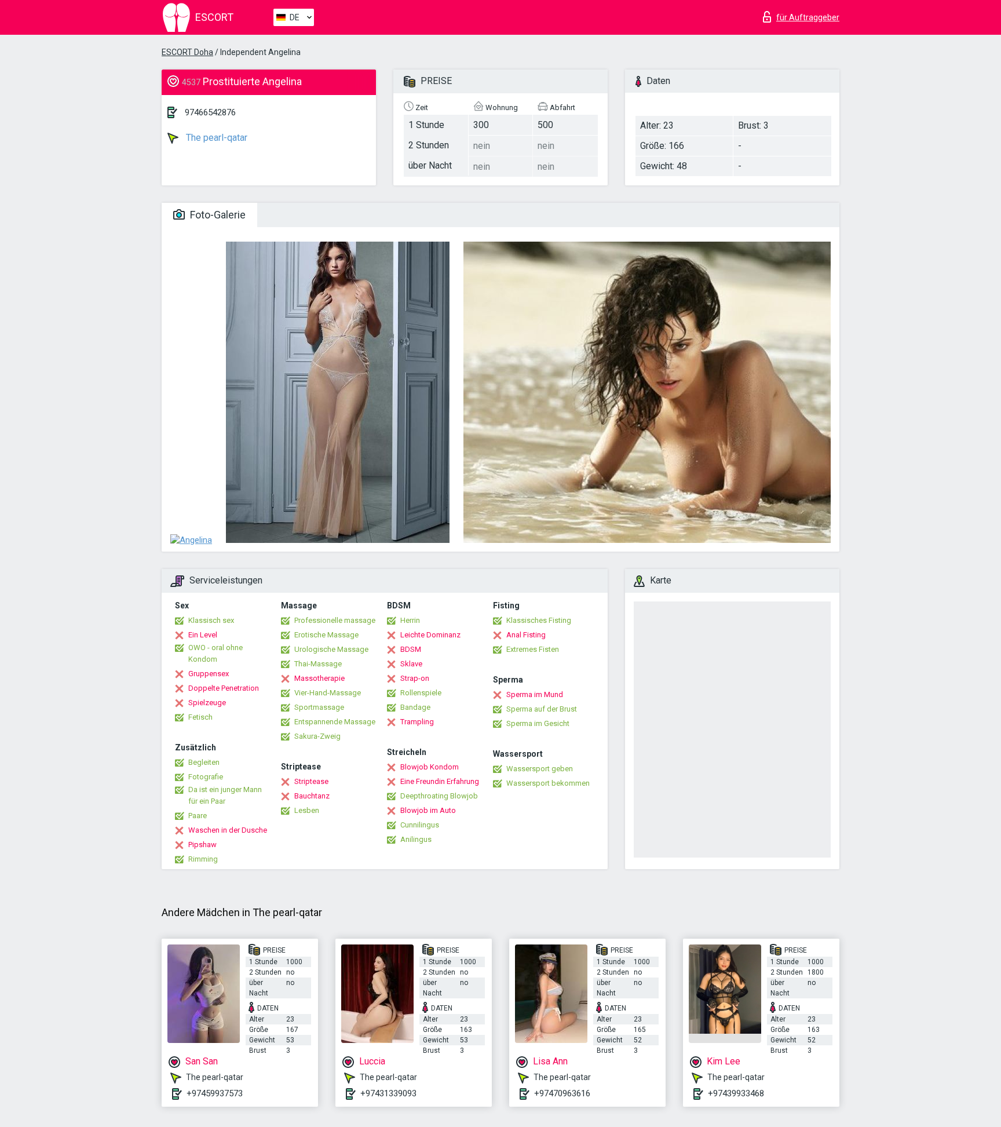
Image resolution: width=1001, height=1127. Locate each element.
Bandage (415, 707)
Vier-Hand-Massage (327, 692)
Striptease (311, 781)
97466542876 (210, 112)
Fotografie (205, 776)
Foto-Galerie (217, 215)
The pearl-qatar (215, 137)
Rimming (203, 859)
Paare (197, 815)
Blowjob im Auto (428, 810)
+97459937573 (215, 1093)
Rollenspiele (420, 692)
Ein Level (202, 634)
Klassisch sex (211, 620)
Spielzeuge (207, 702)
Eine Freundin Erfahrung (439, 781)
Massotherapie (319, 678)
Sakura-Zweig (317, 736)
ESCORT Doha (187, 52)
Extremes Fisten (532, 649)
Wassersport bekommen (548, 783)
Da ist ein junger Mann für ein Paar (225, 795)
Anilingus (416, 839)
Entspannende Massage (334, 721)
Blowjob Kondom (429, 767)
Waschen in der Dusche (227, 830)
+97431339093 (388, 1093)
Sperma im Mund (534, 694)
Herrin (410, 620)
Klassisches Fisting (538, 620)
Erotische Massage (326, 634)
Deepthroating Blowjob (439, 796)
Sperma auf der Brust (541, 709)
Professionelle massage (334, 620)
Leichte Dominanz (430, 634)
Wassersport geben (539, 768)
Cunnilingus (419, 824)
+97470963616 (562, 1093)
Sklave (411, 663)
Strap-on (414, 678)
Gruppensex (208, 673)
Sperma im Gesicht (537, 723)
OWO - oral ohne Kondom (215, 653)
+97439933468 (736, 1093)
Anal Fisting (526, 634)
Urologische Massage (331, 649)
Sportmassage (319, 707)
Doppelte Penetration (223, 688)
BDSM (410, 649)
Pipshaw (202, 844)
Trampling (417, 721)
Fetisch (200, 717)
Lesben (306, 810)
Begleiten (204, 762)
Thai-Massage (318, 663)
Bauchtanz (312, 796)
